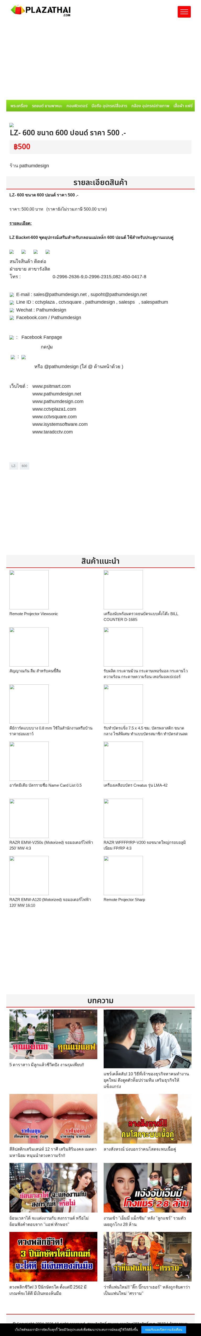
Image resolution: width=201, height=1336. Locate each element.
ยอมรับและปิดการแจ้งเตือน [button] (163, 1330)
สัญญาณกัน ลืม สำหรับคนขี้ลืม (35, 671)
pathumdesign (34, 165)
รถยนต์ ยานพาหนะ (47, 106)
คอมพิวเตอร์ (76, 106)
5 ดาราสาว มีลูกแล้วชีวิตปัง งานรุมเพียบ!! (46, 1065)
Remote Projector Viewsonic (33, 613)
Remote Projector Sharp (124, 899)
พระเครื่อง (19, 106)
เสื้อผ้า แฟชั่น (184, 106)
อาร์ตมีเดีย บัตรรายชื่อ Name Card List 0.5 (45, 785)
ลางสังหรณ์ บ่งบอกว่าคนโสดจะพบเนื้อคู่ (140, 1149)
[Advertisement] (100, 60)
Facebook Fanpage (41, 337)
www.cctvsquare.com (54, 416)
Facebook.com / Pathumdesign (48, 317)
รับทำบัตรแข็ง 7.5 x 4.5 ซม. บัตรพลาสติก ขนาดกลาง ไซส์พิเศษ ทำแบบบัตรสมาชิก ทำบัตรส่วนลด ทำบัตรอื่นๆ (146, 734)
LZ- (14, 466)
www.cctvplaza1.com (54, 409)
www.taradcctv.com (52, 431)
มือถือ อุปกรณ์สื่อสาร (109, 106)
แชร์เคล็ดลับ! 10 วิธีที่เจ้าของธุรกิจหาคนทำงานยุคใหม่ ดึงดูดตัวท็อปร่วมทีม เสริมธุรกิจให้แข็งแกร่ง (146, 1080)
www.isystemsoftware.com (60, 424)
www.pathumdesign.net (56, 393)
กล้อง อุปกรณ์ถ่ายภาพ (150, 106)
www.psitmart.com (51, 386)
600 (24, 466)
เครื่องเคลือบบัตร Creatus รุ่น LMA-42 (136, 785)
